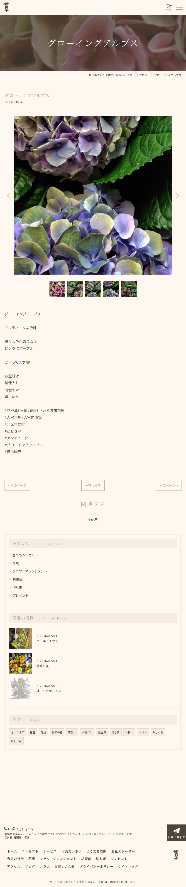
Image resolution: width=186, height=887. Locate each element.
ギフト (143, 732)
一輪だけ (87, 732)
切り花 (17, 587)
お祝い (129, 732)
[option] (93, 195)
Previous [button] (9, 195)
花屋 (32, 732)
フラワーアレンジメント (29, 571)
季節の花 (57, 732)
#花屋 (93, 519)
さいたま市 (17, 732)
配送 (43, 732)
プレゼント (20, 595)
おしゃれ (157, 732)
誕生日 (102, 732)
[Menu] (179, 7)
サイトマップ (128, 866)
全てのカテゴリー (25, 555)
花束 (15, 563)
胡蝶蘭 (17, 579)
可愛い (72, 732)
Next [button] (176, 195)
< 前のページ (17, 485)
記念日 (116, 732)
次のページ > (168, 485)
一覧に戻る (93, 485)
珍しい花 (16, 741)
